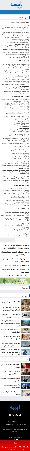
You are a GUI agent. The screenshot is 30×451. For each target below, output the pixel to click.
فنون (26, 359)
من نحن (22, 421)
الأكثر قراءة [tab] (7, 240)
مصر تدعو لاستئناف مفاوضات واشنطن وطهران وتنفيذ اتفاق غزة (16, 259)
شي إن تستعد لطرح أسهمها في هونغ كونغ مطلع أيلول (11, 315)
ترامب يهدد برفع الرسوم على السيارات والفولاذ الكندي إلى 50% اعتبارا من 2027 (16, 246)
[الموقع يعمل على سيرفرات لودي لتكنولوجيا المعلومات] (15, 439)
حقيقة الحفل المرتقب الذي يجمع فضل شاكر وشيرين (11, 372)
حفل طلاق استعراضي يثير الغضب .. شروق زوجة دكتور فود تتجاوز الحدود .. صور (10, 352)
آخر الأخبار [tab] (22, 240)
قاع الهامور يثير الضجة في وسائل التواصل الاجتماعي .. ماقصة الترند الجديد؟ (10, 323)
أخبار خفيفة (24, 295)
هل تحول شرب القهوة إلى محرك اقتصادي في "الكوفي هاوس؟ (10, 308)
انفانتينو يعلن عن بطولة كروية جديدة (16, 265)
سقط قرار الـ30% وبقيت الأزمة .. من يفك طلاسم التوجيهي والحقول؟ (15, 448)
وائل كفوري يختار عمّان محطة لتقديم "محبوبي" (11, 385)
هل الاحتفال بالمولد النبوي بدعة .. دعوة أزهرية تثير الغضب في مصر (10, 344)
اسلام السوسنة (10, 424)
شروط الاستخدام (21, 424)
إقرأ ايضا (25, 287)
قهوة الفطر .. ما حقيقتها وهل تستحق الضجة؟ (11, 337)
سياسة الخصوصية (13, 421)
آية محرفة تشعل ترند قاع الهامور (11, 301)
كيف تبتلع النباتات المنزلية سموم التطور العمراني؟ (10, 330)
